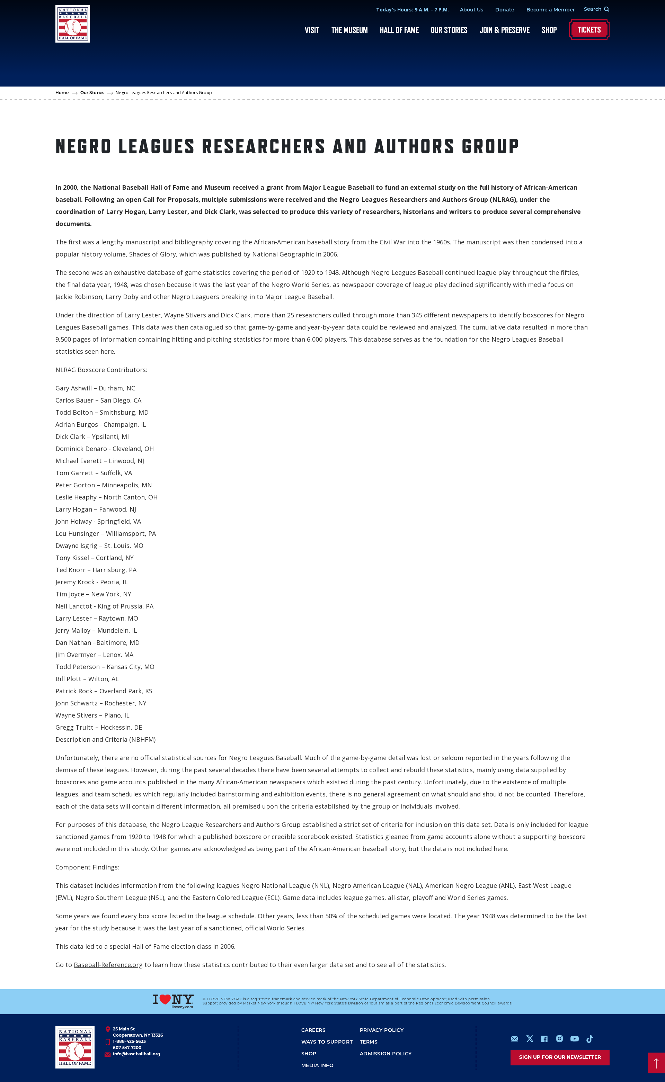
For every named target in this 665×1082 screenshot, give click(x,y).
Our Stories (449, 30)
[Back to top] (656, 1063)
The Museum (349, 30)
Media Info (317, 1066)
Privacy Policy (382, 1030)
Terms (369, 1042)
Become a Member (550, 10)
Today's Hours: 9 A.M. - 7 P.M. (412, 9)
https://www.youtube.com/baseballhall (574, 1039)
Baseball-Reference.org (108, 965)
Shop (549, 30)
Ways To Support (327, 1042)
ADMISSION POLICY (386, 1054)
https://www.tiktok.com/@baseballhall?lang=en (590, 1039)
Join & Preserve (505, 30)
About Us (471, 10)
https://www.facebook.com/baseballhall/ (544, 1039)
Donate (504, 10)
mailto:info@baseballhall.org (515, 1039)
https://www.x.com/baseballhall (529, 1038)
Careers (313, 1030)
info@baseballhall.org (136, 1054)
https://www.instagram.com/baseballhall (559, 1039)
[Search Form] (592, 9)
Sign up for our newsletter (560, 1057)
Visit (312, 30)
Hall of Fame (399, 30)
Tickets (589, 29)
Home (62, 93)
